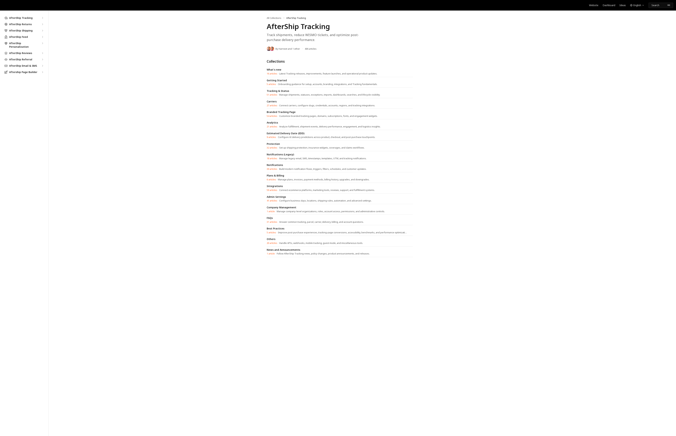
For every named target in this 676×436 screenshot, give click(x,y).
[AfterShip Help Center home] (3, 5)
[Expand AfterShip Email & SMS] (42, 65)
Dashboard (609, 5)
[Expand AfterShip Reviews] (42, 53)
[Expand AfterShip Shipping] (42, 30)
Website (593, 5)
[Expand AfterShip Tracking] (42, 17)
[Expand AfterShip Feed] (42, 36)
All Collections (274, 18)
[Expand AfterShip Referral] (42, 59)
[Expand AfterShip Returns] (42, 24)
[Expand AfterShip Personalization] (42, 43)
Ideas (622, 5)
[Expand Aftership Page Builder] (42, 72)
